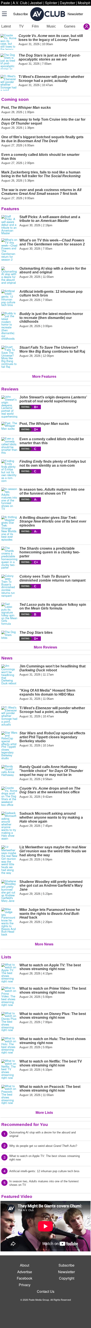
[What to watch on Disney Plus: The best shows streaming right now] (9, 1022)
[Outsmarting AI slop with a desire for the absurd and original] (9, 275)
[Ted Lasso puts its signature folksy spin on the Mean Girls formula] (9, 614)
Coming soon (15, 99)
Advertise (24, 1271)
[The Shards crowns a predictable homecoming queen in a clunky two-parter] (9, 558)
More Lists (44, 1112)
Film (35, 26)
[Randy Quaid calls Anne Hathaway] (9, 773)
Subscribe (20, 13)
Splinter (51, 2)
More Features (44, 376)
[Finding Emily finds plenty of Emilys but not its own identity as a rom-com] (9, 471)
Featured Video (16, 1196)
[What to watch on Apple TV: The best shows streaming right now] (9, 973)
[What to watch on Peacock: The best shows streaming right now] (9, 1095)
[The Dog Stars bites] (9, 636)
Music (51, 26)
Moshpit (84, 2)
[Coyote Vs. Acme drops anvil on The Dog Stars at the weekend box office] (9, 796)
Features (10, 208)
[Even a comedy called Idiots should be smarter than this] (9, 445)
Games (69, 26)
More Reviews (45, 647)
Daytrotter (67, 2)
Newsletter (75, 13)
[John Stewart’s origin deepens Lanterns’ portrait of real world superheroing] (9, 406)
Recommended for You (24, 1124)
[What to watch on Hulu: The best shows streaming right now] (9, 1045)
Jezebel (36, 2)
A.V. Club (20, 2)
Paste (5, 2)
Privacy (24, 1284)
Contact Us (45, 1291)
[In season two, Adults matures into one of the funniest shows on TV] (9, 499)
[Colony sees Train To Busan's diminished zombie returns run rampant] (9, 586)
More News (44, 944)
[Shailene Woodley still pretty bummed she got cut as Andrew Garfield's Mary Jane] (9, 891)
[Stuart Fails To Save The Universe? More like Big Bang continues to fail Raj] (9, 357)
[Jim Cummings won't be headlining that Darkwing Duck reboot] (9, 674)
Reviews (10, 389)
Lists (6, 957)
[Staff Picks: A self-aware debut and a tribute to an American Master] (9, 225)
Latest (6, 26)
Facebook (24, 1278)
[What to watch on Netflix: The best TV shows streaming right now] (9, 1069)
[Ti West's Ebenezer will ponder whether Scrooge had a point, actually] (9, 716)
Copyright (66, 1278)
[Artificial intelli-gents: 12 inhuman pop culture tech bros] (9, 298)
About (24, 1265)
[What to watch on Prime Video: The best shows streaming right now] (9, 996)
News (7, 658)
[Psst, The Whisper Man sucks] (9, 427)
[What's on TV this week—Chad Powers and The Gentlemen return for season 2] (9, 249)
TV (21, 26)
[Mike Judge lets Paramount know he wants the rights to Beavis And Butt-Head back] (9, 922)
